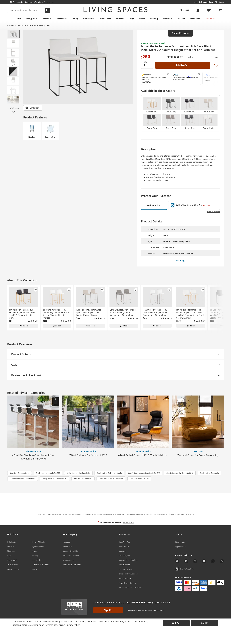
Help (195, 2)
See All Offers (146, 82)
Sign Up (108, 610)
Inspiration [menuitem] (195, 18)
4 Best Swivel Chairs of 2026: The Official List (143, 455)
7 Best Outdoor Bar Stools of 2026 (88, 455)
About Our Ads (124, 564)
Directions (11, 551)
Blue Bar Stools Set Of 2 (83, 478)
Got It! (204, 623)
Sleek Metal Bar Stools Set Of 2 (48, 473)
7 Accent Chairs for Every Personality (197, 455)
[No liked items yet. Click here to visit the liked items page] (209, 10)
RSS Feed (222, 561)
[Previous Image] (25, 67)
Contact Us (11, 546)
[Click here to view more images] (13, 112)
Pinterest (177, 561)
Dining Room (21, 26)
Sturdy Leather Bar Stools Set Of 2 (179, 473)
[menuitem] (220, 10)
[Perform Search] (47, 10)
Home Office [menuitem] (88, 18)
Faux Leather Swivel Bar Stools (111, 478)
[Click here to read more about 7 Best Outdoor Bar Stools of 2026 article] (88, 422)
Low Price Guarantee (71, 555)
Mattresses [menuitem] (62, 18)
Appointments (180, 546)
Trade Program (124, 555)
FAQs (9, 555)
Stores (221, 2)
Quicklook (24, 326)
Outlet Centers (68, 560)
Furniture (10, 26)
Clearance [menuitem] (210, 18)
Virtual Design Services (127, 583)
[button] (180, 56)
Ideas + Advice (124, 546)
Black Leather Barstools (209, 473)
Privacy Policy (73, 624)
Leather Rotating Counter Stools (22, 478)
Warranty (35, 555)
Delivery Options (206, 2)
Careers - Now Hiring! (71, 551)
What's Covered (213, 211)
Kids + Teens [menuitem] (105, 18)
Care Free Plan (124, 542)
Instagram (195, 561)
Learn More (207, 80)
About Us (66, 542)
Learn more (128, 522)
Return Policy (36, 560)
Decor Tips (198, 451)
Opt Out (176, 623)
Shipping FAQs (12, 560)
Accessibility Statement (71, 564)
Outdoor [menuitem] (120, 18)
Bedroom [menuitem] (47, 18)
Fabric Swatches (125, 578)
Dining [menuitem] (75, 18)
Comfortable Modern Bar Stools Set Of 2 (144, 473)
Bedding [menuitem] (154, 18)
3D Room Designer (126, 569)
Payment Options (38, 546)
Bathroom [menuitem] (167, 18)
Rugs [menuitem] (132, 18)
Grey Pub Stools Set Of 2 (139, 478)
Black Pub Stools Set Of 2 (19, 473)
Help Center (11, 542)
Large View (34, 107)
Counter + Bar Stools (36, 26)
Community (67, 546)
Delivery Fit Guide (38, 542)
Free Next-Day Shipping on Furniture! (30, 2)
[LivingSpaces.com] (115, 9)
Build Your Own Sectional (128, 574)
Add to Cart (183, 65)
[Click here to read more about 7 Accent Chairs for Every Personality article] (198, 422)
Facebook (186, 561)
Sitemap (35, 569)
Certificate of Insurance (40, 564)
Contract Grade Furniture (128, 560)
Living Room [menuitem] (31, 18)
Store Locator (180, 542)
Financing (35, 551)
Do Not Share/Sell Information (130, 587)
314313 (48, 26)
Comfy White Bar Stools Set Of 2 (54, 478)
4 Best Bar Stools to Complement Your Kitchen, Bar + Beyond (33, 456)
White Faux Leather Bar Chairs (78, 473)
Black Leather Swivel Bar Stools (109, 473)
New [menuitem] (19, 18)
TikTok (213, 561)
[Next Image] (131, 67)
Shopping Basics (33, 451)
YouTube (204, 561)
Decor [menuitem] (142, 18)
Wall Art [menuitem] (181, 18)
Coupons (122, 551)
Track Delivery (12, 564)
